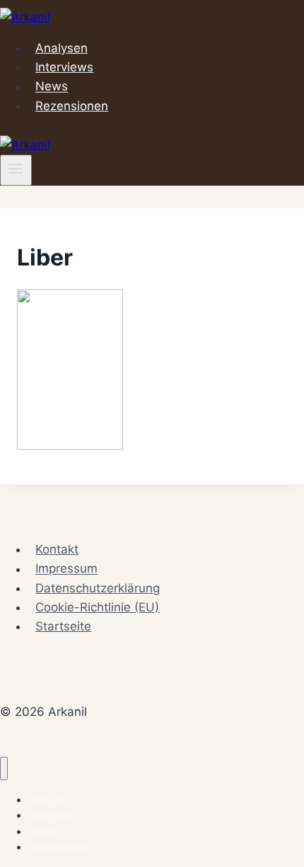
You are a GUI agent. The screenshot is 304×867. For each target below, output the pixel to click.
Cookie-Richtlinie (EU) (97, 607)
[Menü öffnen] (16, 170)
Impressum (66, 569)
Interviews (64, 67)
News (51, 87)
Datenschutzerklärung (97, 588)
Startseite (63, 626)
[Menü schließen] (4, 768)
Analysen (61, 48)
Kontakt (56, 549)
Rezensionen (71, 106)
